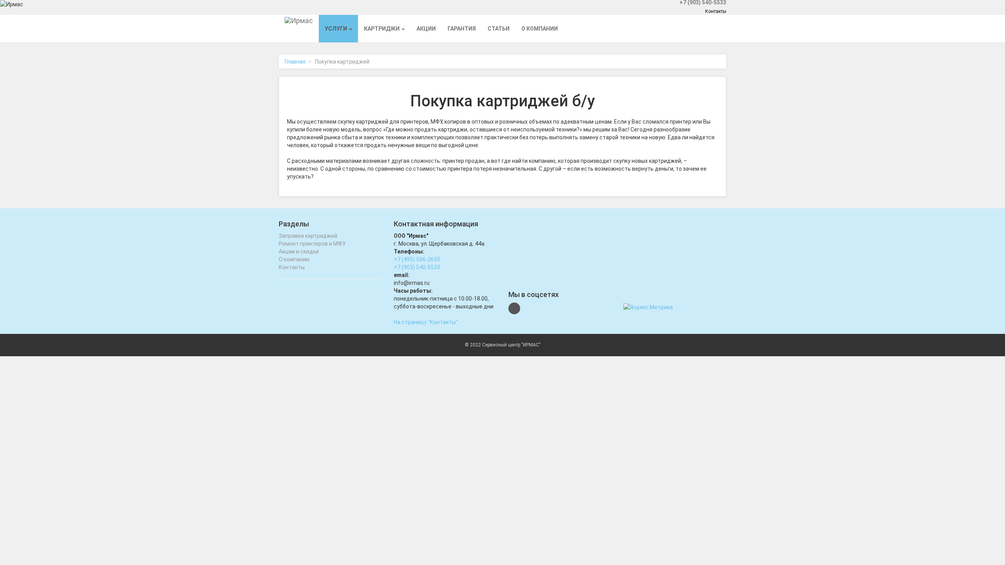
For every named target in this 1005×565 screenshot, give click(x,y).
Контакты (715, 11)
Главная (295, 61)
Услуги (336, 29)
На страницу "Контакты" (426, 322)
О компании (539, 29)
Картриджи (382, 29)
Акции (426, 29)
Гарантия (462, 29)
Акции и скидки (299, 251)
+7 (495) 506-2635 (417, 259)
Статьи (499, 29)
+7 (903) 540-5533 (417, 267)
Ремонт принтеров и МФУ (312, 244)
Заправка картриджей (308, 236)
